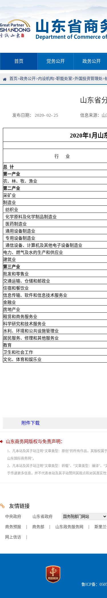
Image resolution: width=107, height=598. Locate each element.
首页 (18, 61)
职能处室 (64, 78)
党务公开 (56, 61)
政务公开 (28, 78)
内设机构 (46, 78)
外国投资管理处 (88, 78)
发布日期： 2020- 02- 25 (35, 115)
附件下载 (30, 423)
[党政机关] (53, 584)
